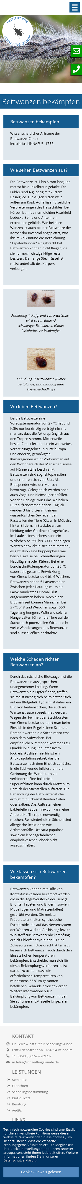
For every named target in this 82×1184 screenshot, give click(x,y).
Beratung (19, 1104)
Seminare (19, 1079)
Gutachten (20, 1086)
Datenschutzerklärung (20, 1160)
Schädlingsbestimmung (30, 1092)
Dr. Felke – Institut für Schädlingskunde (42, 1044)
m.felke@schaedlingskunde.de (35, 1062)
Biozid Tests (21, 1098)
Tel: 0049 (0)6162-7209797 (31, 1056)
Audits (17, 1110)
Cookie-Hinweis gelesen (41, 1171)
